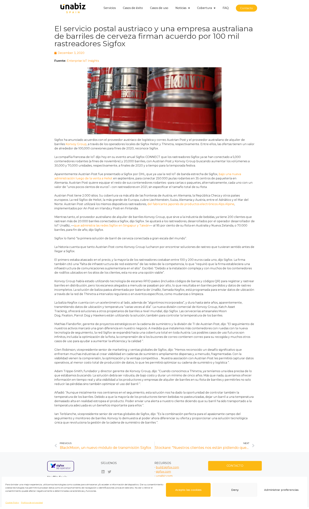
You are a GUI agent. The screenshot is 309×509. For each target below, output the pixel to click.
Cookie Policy (12, 502)
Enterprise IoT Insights (83, 60)
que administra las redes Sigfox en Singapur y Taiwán (111, 225)
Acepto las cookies (188, 490)
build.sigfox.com (167, 467)
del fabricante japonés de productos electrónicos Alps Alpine (190, 204)
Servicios (110, 8)
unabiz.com (164, 476)
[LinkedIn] (103, 472)
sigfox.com (163, 471)
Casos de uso (159, 8)
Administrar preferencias (281, 490)
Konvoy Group (76, 144)
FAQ (226, 8)
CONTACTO (235, 465)
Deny (235, 490)
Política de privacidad (32, 502)
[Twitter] (109, 472)
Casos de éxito (133, 8)
